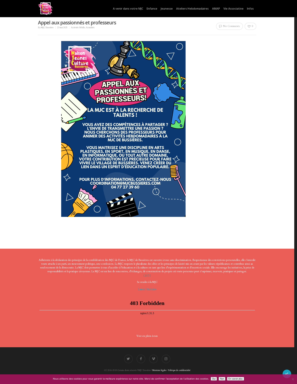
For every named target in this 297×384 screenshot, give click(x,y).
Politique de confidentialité (179, 370)
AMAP (216, 8)
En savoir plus (235, 378)
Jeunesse (167, 8)
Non (222, 378)
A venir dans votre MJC (128, 8)
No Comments (231, 26)
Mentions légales (159, 370)
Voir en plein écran (147, 336)
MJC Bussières (47, 27)
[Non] (292, 379)
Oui (214, 378)
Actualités (90, 27)
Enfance (152, 8)
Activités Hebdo (78, 27)
